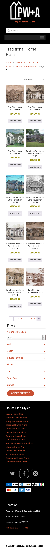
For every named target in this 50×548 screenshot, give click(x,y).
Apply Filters (20, 393)
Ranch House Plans (15, 450)
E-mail (25, 527)
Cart (32, 21)
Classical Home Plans (16, 425)
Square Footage (15, 357)
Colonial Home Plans (16, 432)
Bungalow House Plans (17, 421)
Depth (10, 351)
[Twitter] (12, 473)
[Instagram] (35, 473)
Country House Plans (16, 436)
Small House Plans (15, 454)
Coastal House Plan (15, 428)
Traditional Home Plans (25, 66)
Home (8, 62)
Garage (10, 385)
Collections (20, 62)
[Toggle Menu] (42, 37)
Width (10, 344)
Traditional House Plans (17, 458)
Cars (9, 371)
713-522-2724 (13, 527)
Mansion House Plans (16, 417)
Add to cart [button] (15, 121)
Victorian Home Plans (16, 461)
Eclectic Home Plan (15, 439)
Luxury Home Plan (14, 414)
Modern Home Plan (15, 447)
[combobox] (26, 337)
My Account (21, 21)
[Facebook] (24, 473)
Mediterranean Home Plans (19, 443)
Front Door (12, 378)
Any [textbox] (10, 337)
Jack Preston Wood (25, 10)
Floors (10, 364)
